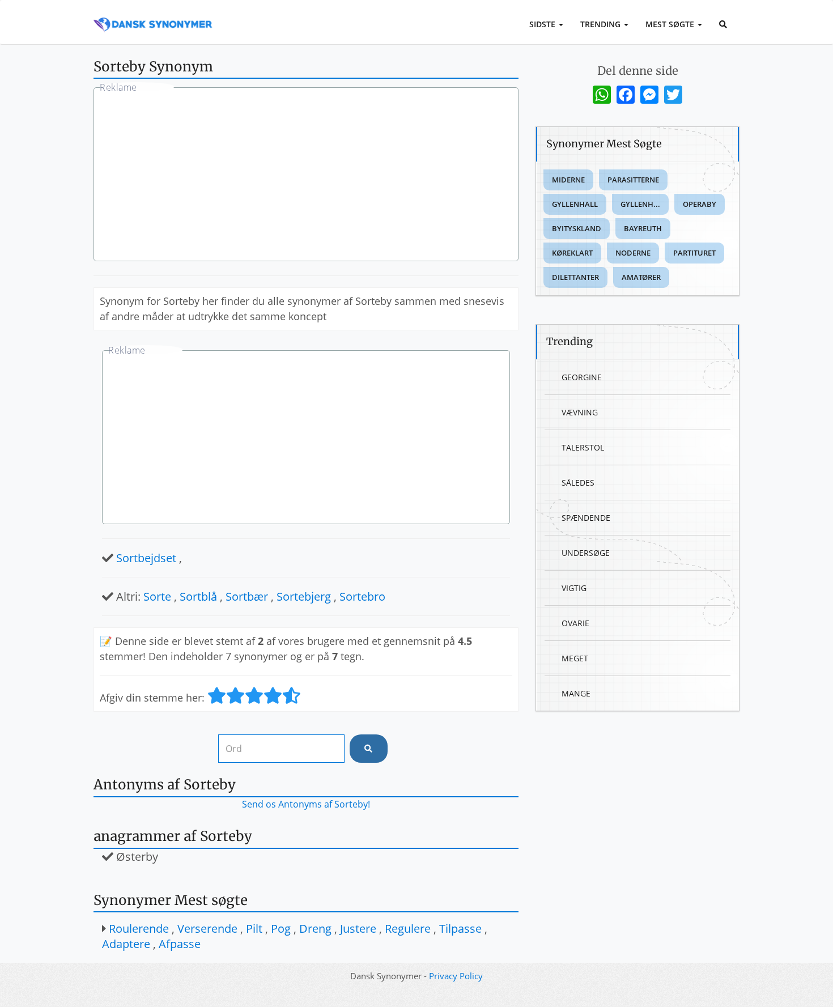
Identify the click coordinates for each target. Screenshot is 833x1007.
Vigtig (574, 588)
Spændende (586, 517)
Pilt (254, 928)
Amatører (641, 277)
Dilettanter (575, 277)
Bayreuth (643, 228)
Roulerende (139, 928)
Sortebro (362, 596)
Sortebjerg (304, 596)
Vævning (580, 412)
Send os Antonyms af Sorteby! (306, 804)
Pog (281, 928)
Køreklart (572, 253)
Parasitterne (633, 180)
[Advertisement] (306, 175)
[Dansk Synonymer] (153, 15)
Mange (576, 693)
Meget (575, 658)
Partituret (694, 253)
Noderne (633, 253)
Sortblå (198, 596)
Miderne (568, 180)
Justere (358, 928)
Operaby (699, 204)
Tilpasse (460, 928)
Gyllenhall (575, 204)
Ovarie (575, 623)
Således (578, 482)
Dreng (315, 928)
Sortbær (247, 596)
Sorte (157, 596)
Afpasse (180, 943)
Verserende (207, 928)
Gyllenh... (640, 204)
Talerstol (583, 447)
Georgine (582, 377)
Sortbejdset (146, 558)
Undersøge (586, 552)
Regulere (408, 928)
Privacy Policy (456, 975)
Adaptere (126, 943)
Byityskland (576, 228)
